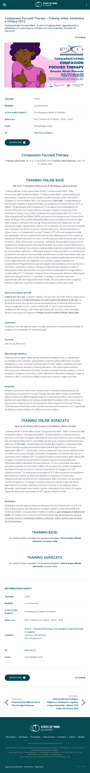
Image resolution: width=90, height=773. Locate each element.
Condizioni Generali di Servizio (40, 757)
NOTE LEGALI (24, 757)
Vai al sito (30, 650)
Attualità (81, 737)
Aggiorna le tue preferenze (13, 767)
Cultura (72, 737)
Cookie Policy (39, 767)
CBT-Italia (58, 200)
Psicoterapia (35, 737)
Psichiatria (62, 737)
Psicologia (23, 737)
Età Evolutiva (11, 737)
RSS (68, 757)
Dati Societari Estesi (59, 757)
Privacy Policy (28, 767)
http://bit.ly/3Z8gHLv (43, 133)
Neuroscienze (49, 737)
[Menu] (4, 5)
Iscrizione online (50, 541)
